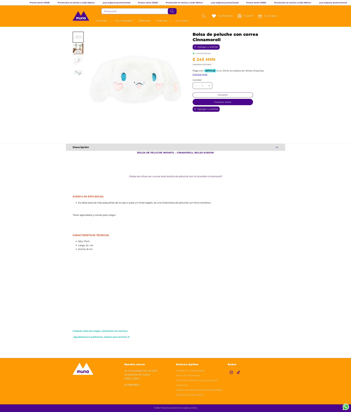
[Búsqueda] (172, 11)
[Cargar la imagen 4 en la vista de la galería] (78, 72)
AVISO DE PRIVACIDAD (188, 375)
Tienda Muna (166, 408)
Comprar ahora (222, 102)
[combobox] (139, 11)
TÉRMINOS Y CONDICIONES (190, 370)
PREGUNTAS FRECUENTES (189, 395)
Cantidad (197, 80)
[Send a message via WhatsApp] (346, 407)
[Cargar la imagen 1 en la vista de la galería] (78, 37)
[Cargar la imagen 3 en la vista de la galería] (78, 60)
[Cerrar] (180, 11)
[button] (102, 21)
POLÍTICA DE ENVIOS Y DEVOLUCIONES (197, 380)
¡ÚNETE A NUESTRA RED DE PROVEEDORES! (199, 390)
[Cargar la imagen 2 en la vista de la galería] (78, 48)
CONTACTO (182, 385)
